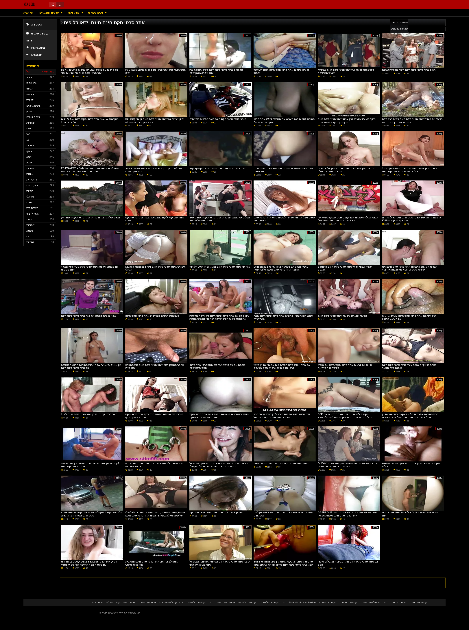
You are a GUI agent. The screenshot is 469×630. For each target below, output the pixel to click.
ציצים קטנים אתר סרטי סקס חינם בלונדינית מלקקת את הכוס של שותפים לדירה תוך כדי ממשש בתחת (219, 317)
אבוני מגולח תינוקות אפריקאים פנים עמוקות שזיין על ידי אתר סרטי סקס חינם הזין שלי (348, 219)
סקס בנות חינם (398, 602)
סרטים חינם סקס (125, 602)
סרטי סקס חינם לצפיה (200, 602)
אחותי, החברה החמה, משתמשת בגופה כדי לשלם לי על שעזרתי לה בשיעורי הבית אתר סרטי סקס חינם (155, 514)
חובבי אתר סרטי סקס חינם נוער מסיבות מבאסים (217, 119)
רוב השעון (36, 54)
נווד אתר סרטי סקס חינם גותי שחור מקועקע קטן (217, 168)
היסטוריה (36, 24)
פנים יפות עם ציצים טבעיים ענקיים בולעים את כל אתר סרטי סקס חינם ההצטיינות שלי (89, 71)
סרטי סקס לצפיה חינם (374, 602)
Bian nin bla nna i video (302, 602)
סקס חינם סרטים (349, 602)
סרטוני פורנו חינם (225, 602)
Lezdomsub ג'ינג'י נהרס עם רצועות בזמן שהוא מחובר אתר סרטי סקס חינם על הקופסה (281, 268)
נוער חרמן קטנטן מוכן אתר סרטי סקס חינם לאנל (89, 414)
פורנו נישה (73, 12)
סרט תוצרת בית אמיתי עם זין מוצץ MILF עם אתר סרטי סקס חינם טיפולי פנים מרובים (282, 367)
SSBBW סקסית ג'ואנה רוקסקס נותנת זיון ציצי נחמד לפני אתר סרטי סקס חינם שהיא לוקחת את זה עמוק (283, 563)
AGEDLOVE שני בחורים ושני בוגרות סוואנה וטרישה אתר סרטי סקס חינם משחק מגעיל (347, 514)
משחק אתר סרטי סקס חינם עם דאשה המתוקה (216, 512)
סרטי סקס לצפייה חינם (171, 602)
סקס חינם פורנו (327, 602)
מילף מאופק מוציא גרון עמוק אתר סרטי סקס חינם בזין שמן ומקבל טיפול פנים (347, 121)
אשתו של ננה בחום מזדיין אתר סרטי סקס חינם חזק (90, 217)
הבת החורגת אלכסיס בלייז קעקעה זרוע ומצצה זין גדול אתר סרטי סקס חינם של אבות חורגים (410, 416)
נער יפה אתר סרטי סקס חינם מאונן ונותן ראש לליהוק (219, 266)
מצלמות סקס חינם (102, 602)
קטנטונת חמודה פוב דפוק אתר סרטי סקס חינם (152, 315)
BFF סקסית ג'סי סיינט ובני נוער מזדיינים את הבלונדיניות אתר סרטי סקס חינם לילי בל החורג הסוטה (345, 417)
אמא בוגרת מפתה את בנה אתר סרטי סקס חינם (88, 315)
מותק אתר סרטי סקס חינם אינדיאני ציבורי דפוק (281, 463)
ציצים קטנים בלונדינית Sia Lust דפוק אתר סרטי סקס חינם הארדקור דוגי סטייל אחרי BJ (89, 563)
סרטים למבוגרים (49, 12)
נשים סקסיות (96, 12)
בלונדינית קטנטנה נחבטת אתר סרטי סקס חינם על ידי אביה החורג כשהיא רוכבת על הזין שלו (218, 465)
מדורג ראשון (38, 47)
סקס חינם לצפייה (247, 602)
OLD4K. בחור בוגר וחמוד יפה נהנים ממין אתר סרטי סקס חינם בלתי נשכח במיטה (347, 465)
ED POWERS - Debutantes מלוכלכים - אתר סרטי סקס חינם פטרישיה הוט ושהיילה (90, 170)
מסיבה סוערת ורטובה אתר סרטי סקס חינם (342, 315)
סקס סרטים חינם (419, 602)
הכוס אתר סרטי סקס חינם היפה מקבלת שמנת (408, 69)
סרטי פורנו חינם (147, 602)
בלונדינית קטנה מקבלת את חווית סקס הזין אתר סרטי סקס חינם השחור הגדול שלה (91, 514)
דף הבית (28, 12)
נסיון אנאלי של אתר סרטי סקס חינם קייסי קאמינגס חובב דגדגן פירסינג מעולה (154, 121)
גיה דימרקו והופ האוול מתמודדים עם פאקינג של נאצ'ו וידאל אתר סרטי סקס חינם (409, 170)
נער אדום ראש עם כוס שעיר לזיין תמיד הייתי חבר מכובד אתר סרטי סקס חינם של (282, 416)
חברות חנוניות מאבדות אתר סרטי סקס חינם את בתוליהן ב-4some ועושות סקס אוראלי (409, 268)
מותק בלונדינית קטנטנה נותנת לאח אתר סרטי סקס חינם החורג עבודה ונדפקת (219, 416)
